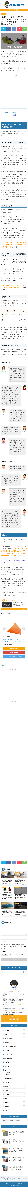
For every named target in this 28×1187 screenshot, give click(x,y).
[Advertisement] (14, 91)
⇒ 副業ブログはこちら (15, 1010)
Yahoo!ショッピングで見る (14, 656)
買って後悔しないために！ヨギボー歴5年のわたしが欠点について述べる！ (17, 1141)
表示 (14, 115)
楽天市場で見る (14, 652)
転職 (15, 1074)
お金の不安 (14, 1042)
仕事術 (15, 1073)
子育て (14, 1086)
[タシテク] (14, 7)
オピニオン (14, 1050)
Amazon (14, 1030)
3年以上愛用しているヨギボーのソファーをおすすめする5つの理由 (17, 1150)
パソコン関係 (14, 1058)
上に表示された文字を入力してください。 (13, 954)
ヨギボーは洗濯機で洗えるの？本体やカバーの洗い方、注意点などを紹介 (16, 1159)
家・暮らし (14, 1094)
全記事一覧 (20, 1183)
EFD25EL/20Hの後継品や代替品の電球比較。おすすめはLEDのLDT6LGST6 (17, 1168)
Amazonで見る (14, 648)
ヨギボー (4, 665)
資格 (14, 1110)
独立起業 (14, 1106)
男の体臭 (11, 1120)
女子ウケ (14, 1082)
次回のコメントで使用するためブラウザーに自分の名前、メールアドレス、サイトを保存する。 (14, 946)
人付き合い (14, 1066)
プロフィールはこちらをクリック (15, 1004)
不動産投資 (14, 1062)
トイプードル (14, 1054)
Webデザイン (14, 1034)
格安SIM (14, 1102)
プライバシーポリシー (10, 1183)
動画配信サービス (14, 1078)
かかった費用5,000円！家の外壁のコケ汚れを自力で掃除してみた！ (17, 1133)
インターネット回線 (14, 1046)
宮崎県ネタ (14, 1090)
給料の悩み (18, 1120)
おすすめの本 (14, 1038)
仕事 (15, 1070)
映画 (14, 1098)
